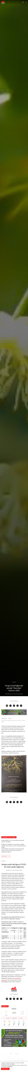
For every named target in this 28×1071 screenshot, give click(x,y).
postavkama (9, 1066)
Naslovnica (3, 718)
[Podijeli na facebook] (7, 705)
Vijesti (14, 682)
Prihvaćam (5, 1068)
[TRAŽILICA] (23, 2)
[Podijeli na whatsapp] (17, 705)
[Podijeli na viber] (21, 705)
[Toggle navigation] (26, 2)
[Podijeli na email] (14, 705)
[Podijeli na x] (10, 705)
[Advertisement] (14, 820)
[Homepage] (3, 2)
